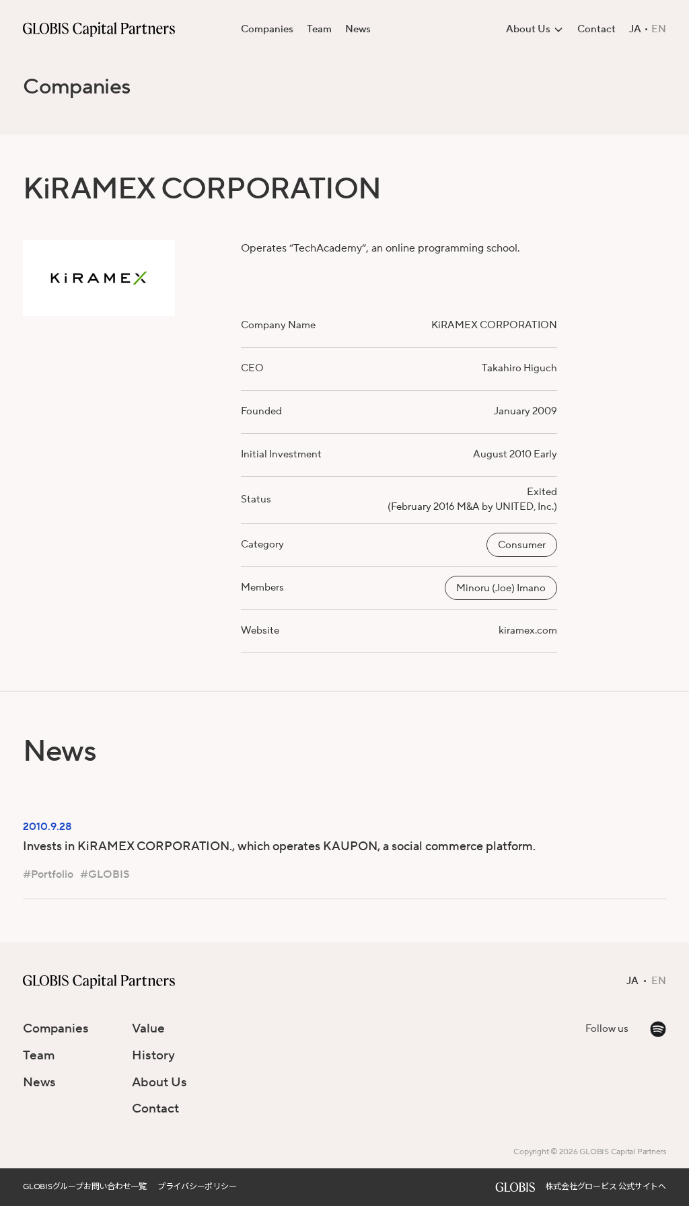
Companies (267, 29)
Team (319, 29)
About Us (159, 1082)
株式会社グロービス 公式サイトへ (606, 1187)
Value (148, 1028)
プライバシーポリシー (197, 1187)
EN (658, 30)
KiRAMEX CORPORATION (494, 325)
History (153, 1055)
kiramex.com (528, 630)
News (358, 29)
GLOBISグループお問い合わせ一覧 (85, 1187)
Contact (596, 29)
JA (635, 30)
